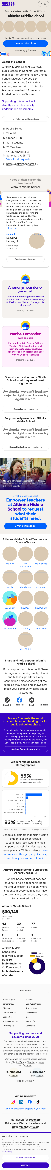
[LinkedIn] (21, 1102)
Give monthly (8, 1004)
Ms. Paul (10, 234)
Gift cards (7, 1008)
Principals (11, 1123)
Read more (13, 228)
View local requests (18, 159)
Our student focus (33, 1004)
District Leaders (29, 1123)
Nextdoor (44, 705)
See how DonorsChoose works (25, 749)
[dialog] (25, 1151)
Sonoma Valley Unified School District (25, 11)
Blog (28, 1017)
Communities (31, 1012)
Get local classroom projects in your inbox (25, 1108)
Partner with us (9, 1012)
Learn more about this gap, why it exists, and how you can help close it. (26, 854)
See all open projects (25, 409)
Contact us (30, 1026)
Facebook (19, 705)
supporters (13, 1073)
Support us (7, 1017)
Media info (30, 1021)
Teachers (35, 1119)
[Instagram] (12, 1102)
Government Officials (25, 1126)
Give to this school (25, 43)
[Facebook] (29, 1102)
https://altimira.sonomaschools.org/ (22, 163)
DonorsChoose (8, 4)
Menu (43, 4)
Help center (25, 990)
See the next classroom (25, 259)
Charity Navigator (35, 1062)
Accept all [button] (25, 1165)
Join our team (31, 1008)
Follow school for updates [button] (27, 119)
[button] (7, 702)
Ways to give (8, 1026)
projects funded (37, 1073)
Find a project (9, 999)
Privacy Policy (7, 1151)
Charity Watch (19, 1062)
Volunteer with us (10, 1021)
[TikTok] (38, 1102)
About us (29, 999)
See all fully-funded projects (25, 447)
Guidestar (27, 1065)
